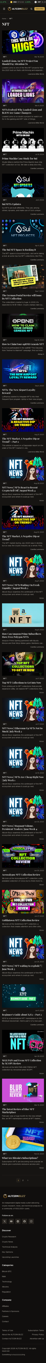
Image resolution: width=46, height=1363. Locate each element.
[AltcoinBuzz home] (18, 9)
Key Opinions (7, 1252)
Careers (5, 1316)
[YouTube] (11, 1221)
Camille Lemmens (37, 168)
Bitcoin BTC (7, 1271)
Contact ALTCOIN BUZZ (12, 1338)
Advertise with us (37, 1338)
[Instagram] (31, 1221)
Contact (5, 1321)
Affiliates (5, 1306)
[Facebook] (24, 1221)
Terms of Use (7, 1330)
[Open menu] (4, 9)
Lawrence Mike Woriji (36, 74)
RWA (4, 1276)
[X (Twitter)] (4, 1221)
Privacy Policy (38, 1334)
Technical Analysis (10, 1247)
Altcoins (5, 1287)
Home (4, 19)
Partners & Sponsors (10, 1311)
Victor (41, 501)
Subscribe (39, 9)
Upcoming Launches (10, 1257)
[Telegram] (17, 1221)
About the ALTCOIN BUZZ (12, 1334)
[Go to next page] (27, 1180)
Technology (7, 1281)
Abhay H (41, 354)
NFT (5, 57)
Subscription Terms (36, 1330)
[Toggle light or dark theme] (31, 9)
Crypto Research (9, 1237)
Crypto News (7, 1242)
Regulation (6, 1292)
